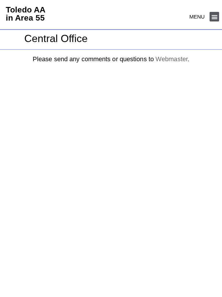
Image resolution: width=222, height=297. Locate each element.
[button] (214, 16)
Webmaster (172, 59)
